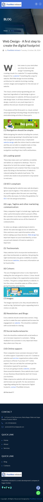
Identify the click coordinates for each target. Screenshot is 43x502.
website (16, 76)
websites (16, 260)
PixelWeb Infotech (14, 50)
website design (9, 142)
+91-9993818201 (10, 423)
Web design (32, 235)
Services (6, 448)
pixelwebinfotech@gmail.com (14, 427)
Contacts (6, 466)
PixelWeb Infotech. (36, 499)
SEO (5, 198)
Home (5, 440)
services (16, 358)
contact (13, 387)
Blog (5, 462)
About (5, 444)
